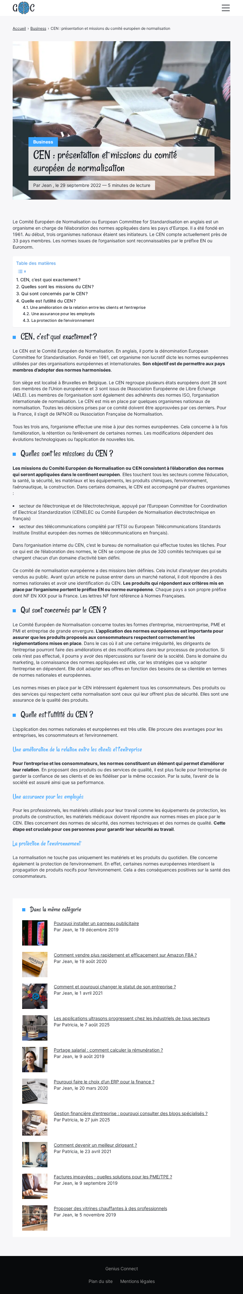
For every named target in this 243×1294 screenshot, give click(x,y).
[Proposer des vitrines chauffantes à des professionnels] (34, 1218)
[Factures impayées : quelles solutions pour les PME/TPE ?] (34, 1186)
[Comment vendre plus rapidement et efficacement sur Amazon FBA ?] (34, 964)
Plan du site (101, 1281)
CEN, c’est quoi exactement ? (50, 279)
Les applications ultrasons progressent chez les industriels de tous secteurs (132, 1018)
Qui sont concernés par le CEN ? (54, 293)
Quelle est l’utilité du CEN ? (48, 300)
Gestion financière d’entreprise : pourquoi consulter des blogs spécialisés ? (131, 1113)
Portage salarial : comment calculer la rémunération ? (108, 1050)
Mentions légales (137, 1281)
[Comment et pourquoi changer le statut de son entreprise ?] (34, 996)
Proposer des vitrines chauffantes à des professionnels (110, 1208)
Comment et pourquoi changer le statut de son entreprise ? (115, 986)
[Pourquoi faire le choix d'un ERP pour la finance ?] (34, 1091)
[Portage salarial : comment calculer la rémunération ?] (34, 1059)
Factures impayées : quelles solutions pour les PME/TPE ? (113, 1176)
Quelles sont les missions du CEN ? (57, 286)
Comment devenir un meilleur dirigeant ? (95, 1145)
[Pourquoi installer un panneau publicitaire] (34, 933)
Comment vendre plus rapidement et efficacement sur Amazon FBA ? (125, 955)
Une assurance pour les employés (63, 313)
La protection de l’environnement (62, 320)
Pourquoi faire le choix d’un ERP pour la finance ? (104, 1081)
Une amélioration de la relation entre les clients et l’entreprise (88, 307)
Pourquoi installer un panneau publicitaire (96, 923)
